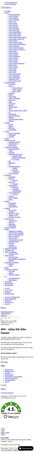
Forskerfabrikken (14, 241)
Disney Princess (17, 88)
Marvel (11, 95)
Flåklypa (11, 117)
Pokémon (11, 93)
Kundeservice (9, 302)
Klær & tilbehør (13, 257)
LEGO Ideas (12, 70)
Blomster (11, 243)
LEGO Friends (13, 25)
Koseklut (15, 184)
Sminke (11, 273)
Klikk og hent (5, 432)
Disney (11, 86)
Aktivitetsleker (13, 185)
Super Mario (12, 96)
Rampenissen (13, 280)
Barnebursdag (9, 283)
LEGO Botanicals (14, 75)
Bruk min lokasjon (7, 450)
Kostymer (12, 271)
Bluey (10, 102)
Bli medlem (4, 362)
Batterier (11, 261)
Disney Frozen (16, 89)
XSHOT (11, 264)
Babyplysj (12, 182)
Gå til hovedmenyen (11, 2)
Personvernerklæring (11, 378)
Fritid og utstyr (9, 255)
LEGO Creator (13, 60)
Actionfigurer (13, 220)
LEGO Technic (13, 67)
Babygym (15, 187)
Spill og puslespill (10, 227)
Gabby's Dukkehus (14, 98)
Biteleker (11, 178)
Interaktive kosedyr (14, 142)
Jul (6, 276)
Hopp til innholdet (10, 4)
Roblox (11, 126)
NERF (11, 266)
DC (10, 112)
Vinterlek (11, 137)
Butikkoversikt (9, 294)
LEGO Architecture (15, 74)
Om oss (7, 304)
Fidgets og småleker (11, 248)
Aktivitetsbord (16, 191)
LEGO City (12, 21)
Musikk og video (14, 213)
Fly (10, 165)
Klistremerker (13, 247)
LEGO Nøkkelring (14, 14)
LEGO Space (13, 65)
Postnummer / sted (6, 448)
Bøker (7, 268)
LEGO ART (12, 72)
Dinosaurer (12, 224)
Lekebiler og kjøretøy (11, 147)
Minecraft (11, 128)
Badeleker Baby (13, 254)
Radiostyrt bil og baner (16, 154)
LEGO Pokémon (14, 20)
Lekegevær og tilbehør (12, 262)
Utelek (7, 131)
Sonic (10, 109)
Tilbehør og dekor (14, 275)
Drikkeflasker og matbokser (17, 259)
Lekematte (15, 189)
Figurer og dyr (9, 219)
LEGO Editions (13, 18)
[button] (17, 410)
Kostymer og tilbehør (11, 269)
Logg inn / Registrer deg (12, 297)
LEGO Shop (9, 290)
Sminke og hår (13, 215)
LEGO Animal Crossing (16, 48)
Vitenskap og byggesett (16, 240)
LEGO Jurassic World (15, 42)
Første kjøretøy (13, 198)
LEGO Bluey (13, 51)
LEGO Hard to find (15, 81)
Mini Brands (12, 226)
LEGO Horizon (13, 54)
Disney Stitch (16, 91)
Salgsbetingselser (10, 380)
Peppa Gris (12, 100)
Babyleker (8, 175)
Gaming (7, 123)
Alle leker (8, 11)
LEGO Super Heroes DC (16, 39)
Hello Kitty (12, 103)
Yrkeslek (11, 212)
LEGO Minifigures (14, 77)
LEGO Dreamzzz (14, 28)
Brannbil (15, 170)
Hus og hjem (12, 210)
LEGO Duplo (13, 23)
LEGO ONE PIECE (15, 34)
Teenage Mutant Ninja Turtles (18, 110)
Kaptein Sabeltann (14, 116)
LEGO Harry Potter (15, 35)
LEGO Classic (13, 61)
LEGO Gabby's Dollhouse (17, 49)
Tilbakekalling (9, 375)
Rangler (11, 196)
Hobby (7, 229)
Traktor (11, 151)
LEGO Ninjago (13, 27)
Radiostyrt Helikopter (19, 158)
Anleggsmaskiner (14, 149)
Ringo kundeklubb (10, 299)
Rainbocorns (12, 145)
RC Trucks (15, 159)
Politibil (14, 168)
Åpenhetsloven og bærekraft (13, 376)
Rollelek (7, 208)
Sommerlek (12, 135)
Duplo (10, 199)
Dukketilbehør (13, 206)
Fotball (7, 138)
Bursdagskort (9, 285)
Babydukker (12, 203)
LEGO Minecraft (14, 46)
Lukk (3, 429)
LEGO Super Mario (15, 32)
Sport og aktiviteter (14, 133)
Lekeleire (11, 245)
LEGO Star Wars (14, 30)
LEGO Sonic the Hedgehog (17, 44)
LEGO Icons (13, 68)
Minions (11, 105)
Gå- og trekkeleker (14, 192)
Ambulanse (15, 171)
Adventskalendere (14, 278)
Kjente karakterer (10, 82)
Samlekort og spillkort (15, 231)
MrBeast (11, 121)
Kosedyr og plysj (10, 140)
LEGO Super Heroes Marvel (17, 37)
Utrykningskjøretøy (15, 166)
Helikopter (12, 163)
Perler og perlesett (14, 236)
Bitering (14, 180)
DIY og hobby (13, 238)
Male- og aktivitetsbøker (16, 234)
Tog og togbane (13, 173)
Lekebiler (11, 152)
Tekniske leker (9, 250)
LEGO (7, 13)
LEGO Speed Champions (16, 63)
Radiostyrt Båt (16, 156)
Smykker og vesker (14, 217)
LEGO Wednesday (14, 56)
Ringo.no (4, 315)
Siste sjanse (8, 282)
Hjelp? (4, 385)
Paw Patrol (12, 84)
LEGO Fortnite (13, 53)
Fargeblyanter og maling (16, 233)
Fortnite (11, 124)
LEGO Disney (13, 41)
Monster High (13, 107)
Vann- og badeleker (11, 252)
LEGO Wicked (13, 58)
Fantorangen (12, 114)
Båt (10, 161)
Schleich (11, 222)
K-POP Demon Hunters (16, 119)
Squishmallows (13, 144)
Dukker (7, 201)
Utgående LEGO (14, 79)
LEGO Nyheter (13, 16)
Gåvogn (14, 194)
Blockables (12, 177)
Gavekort (7, 373)
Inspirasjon (8, 300)
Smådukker (12, 205)
